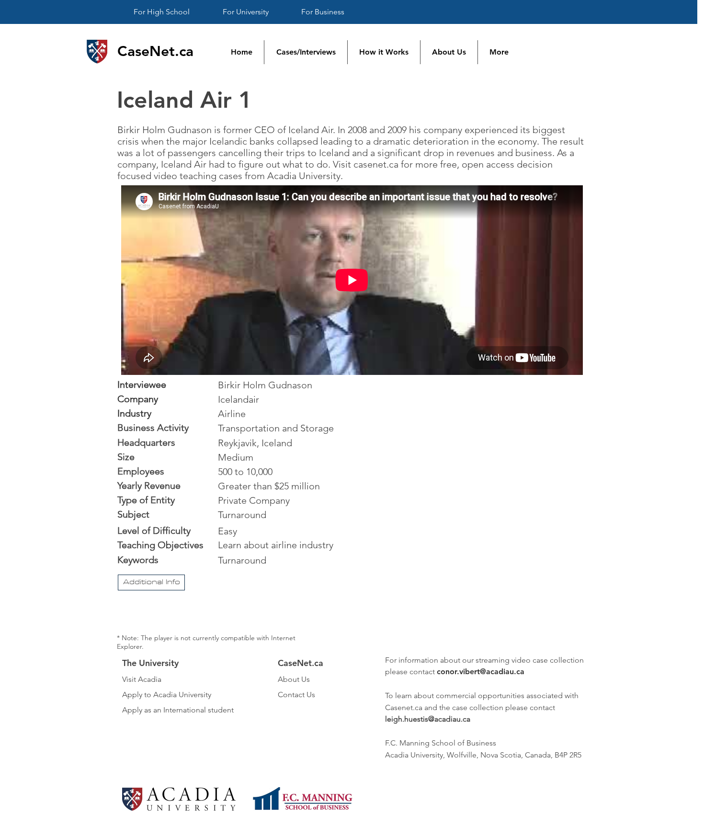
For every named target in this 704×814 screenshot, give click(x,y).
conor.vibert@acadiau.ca (480, 671)
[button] (151, 582)
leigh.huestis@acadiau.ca (427, 719)
